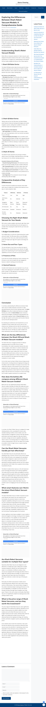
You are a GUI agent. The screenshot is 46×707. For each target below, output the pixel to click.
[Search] (42, 17)
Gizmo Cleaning (23, 2)
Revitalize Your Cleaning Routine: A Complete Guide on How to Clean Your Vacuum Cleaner (38, 67)
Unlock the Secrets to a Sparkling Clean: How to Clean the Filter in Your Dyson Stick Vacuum (39, 36)
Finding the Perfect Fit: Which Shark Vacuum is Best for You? (39, 28)
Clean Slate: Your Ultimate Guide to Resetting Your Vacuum (39, 50)
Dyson (16, 8)
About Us (27, 8)
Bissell (3, 8)
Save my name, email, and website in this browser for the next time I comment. (15, 693)
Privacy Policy (41, 8)
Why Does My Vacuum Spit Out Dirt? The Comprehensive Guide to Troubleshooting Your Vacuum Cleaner (39, 58)
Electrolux (21, 8)
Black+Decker (9, 8)
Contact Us (33, 8)
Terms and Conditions (23, 11)
